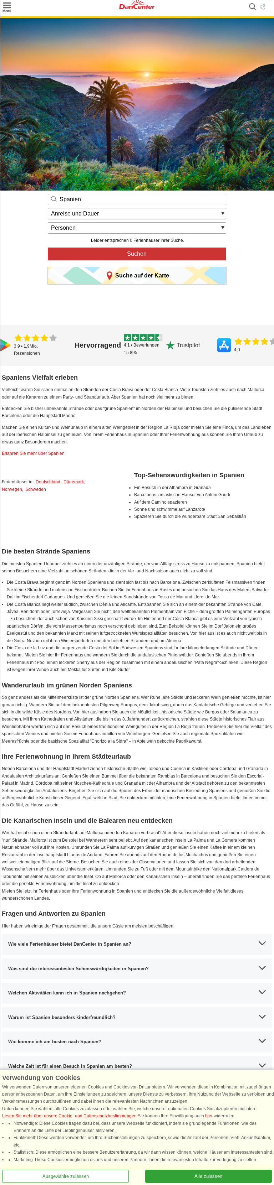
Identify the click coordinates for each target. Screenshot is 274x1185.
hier (209, 1115)
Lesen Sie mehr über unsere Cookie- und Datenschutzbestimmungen (69, 1115)
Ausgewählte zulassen (65, 1176)
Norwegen (12, 489)
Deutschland (48, 481)
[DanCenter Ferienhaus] (137, 7)
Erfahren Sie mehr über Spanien (33, 453)
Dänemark (74, 481)
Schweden (35, 489)
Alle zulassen (208, 1176)
